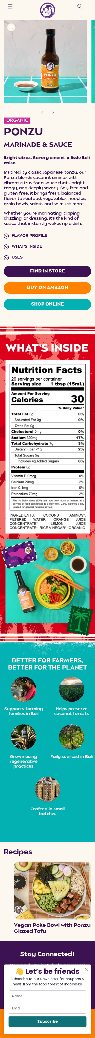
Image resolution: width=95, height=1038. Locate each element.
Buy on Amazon (47, 287)
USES (17, 258)
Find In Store (47, 271)
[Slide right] (53, 112)
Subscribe (47, 1021)
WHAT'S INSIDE (27, 247)
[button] (10, 6)
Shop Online (47, 304)
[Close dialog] (86, 969)
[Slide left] (42, 112)
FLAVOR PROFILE (29, 236)
